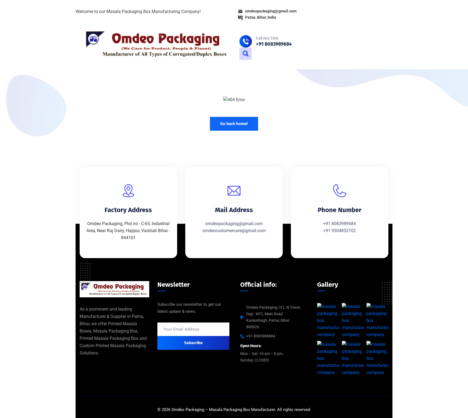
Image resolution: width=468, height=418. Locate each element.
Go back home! (234, 123)
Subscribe (193, 342)
